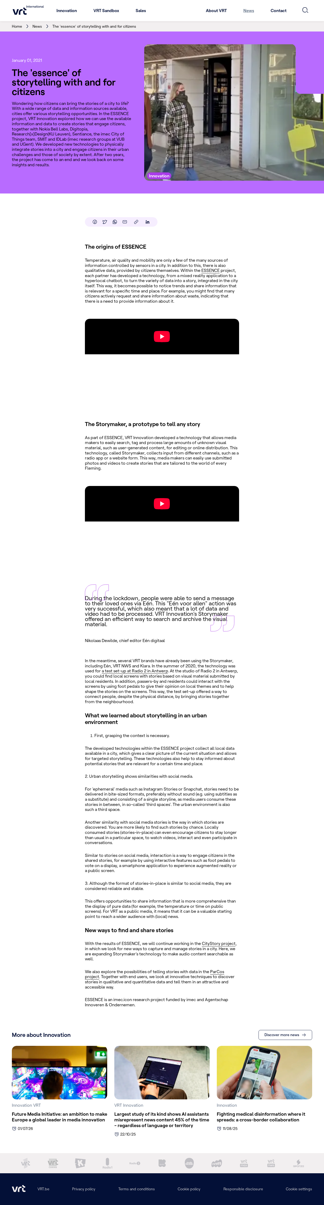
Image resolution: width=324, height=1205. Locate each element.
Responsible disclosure (243, 1189)
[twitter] (104, 222)
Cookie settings (299, 1189)
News (248, 10)
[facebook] (94, 222)
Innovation (66, 10)
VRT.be (43, 1189)
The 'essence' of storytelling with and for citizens (94, 26)
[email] (124, 222)
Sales (141, 10)
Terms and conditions (136, 1189)
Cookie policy (189, 1189)
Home (17, 26)
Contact (279, 10)
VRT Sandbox (106, 10)
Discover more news (281, 1034)
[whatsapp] (114, 222)
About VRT (216, 10)
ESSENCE (210, 270)
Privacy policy (83, 1189)
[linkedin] (147, 222)
